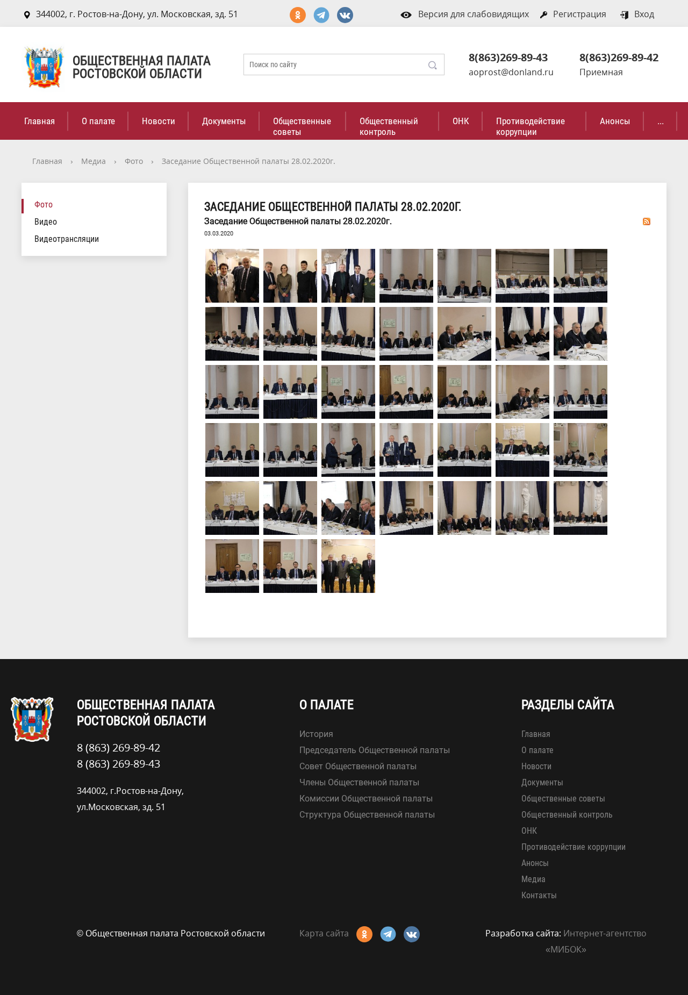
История (316, 734)
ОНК (461, 121)
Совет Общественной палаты (358, 766)
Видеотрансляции (66, 239)
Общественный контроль (389, 126)
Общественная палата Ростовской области (142, 67)
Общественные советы (302, 126)
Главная (39, 121)
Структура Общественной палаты (367, 815)
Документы (224, 121)
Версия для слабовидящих (473, 14)
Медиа (93, 161)
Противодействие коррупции (530, 126)
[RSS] (646, 221)
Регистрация (579, 14)
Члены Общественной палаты (359, 782)
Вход (644, 14)
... (660, 121)
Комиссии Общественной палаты (366, 798)
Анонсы (615, 121)
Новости (158, 121)
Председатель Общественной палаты (374, 750)
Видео (45, 222)
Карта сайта (324, 933)
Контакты (539, 895)
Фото (134, 161)
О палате (98, 121)
